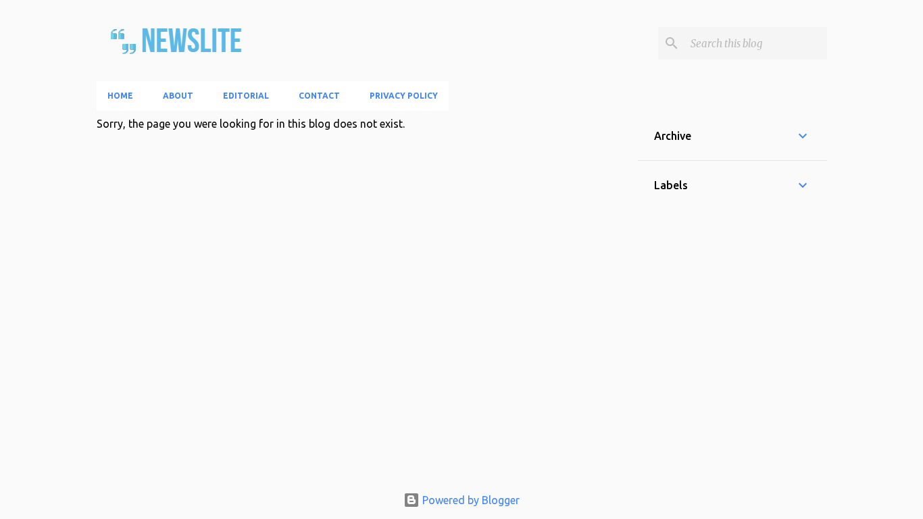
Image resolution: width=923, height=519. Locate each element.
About (178, 95)
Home (120, 95)
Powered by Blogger (470, 500)
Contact (319, 95)
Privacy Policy (404, 95)
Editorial (246, 95)
